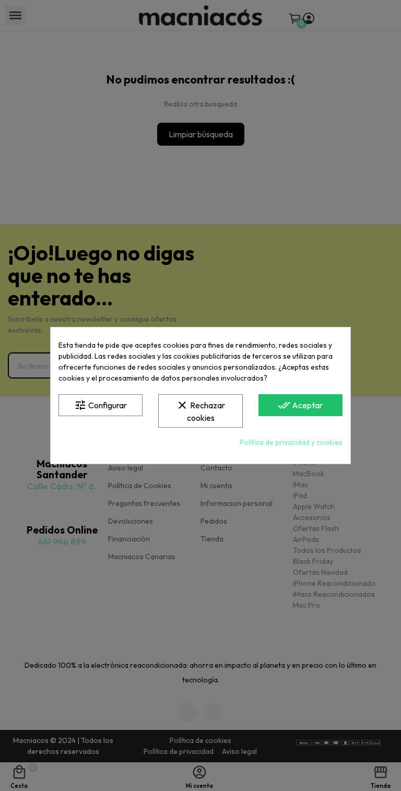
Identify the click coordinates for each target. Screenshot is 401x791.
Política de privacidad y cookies (291, 442)
